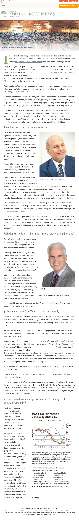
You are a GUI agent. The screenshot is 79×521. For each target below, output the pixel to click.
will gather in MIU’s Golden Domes (28, 62)
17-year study (10, 433)
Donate (73, 1)
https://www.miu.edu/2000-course (61, 72)
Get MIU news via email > (68, 6)
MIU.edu (63, 1)
